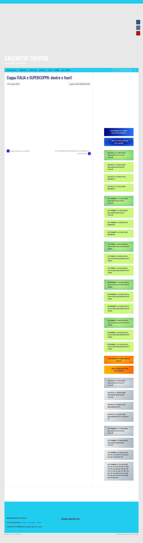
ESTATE (50, 70)
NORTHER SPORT (12, 70)
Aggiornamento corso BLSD (18, 151)
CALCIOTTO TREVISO (26, 58)
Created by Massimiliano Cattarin (127, 534)
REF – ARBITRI (66, 70)
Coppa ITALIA (74, 84)
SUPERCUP (42, 70)
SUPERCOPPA (85, 84)
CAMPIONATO (23, 70)
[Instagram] (138, 27)
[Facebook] (138, 22)
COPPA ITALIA (33, 70)
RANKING (56, 70)
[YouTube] (138, 33)
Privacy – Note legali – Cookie (31, 522)
